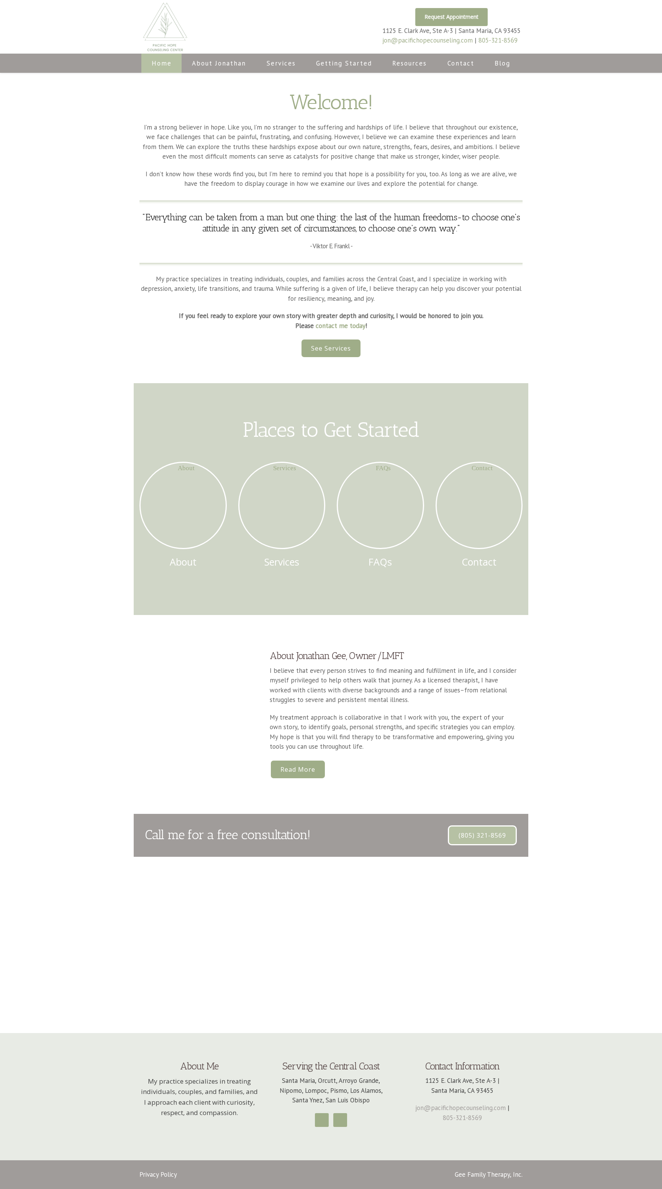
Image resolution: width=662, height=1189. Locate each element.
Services (281, 63)
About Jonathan (219, 63)
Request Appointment (451, 16)
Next (652, 73)
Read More (297, 769)
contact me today (340, 325)
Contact (460, 63)
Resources (409, 63)
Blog (502, 63)
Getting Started (344, 63)
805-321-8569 (498, 40)
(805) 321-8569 (482, 835)
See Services (331, 348)
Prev (10, 73)
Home (162, 63)
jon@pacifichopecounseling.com (427, 40)
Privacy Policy (158, 1174)
